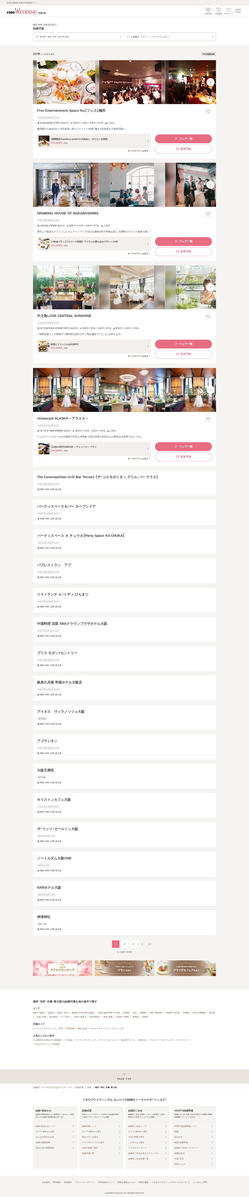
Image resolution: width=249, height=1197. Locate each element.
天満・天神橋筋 (198, 1013)
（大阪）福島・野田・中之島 (108, 1013)
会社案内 (46, 1182)
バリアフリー (182, 1040)
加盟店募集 (143, 1182)
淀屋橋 (126, 1013)
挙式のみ (143, 1040)
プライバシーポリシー (85, 1182)
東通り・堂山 (62, 1013)
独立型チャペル (128, 1040)
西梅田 (136, 1017)
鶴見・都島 (108, 1017)
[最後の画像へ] (210, 82)
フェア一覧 (186, 138)
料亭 (61, 1028)
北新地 (51, 1013)
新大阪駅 (53, 1017)
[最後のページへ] (149, 944)
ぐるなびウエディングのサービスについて (170, 1182)
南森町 (145, 1017)
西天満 (212, 1013)
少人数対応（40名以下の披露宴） (47, 1040)
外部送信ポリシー (106, 1182)
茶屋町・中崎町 (122, 1017)
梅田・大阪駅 (38, 1013)
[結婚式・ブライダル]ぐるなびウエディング (52, 1087)
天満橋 (186, 1013)
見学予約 (185, 148)
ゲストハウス (118, 1028)
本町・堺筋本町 (156, 1013)
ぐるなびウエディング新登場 (46, 1044)
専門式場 (70, 1028)
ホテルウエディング (99, 1028)
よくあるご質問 (200, 1182)
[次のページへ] (142, 944)
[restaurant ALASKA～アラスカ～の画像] (124, 390)
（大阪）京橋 (41, 1017)
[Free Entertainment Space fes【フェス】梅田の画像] (124, 82)
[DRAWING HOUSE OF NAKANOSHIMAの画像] (124, 185)
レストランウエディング (44, 1028)
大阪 (89, 1087)
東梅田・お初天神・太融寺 (83, 1013)
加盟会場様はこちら (126, 1182)
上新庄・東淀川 (80, 1017)
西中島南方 (95, 1017)
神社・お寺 (82, 1028)
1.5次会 (68, 1040)
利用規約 (57, 1182)
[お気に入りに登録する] (208, 111)
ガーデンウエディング (86, 1040)
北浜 (135, 1013)
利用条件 (68, 1182)
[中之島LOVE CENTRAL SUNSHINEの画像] (124, 287)
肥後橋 (143, 1013)
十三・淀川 (65, 1017)
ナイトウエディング (108, 1040)
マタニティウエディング (161, 1040)
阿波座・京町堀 (172, 1013)
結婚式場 (79, 1087)
